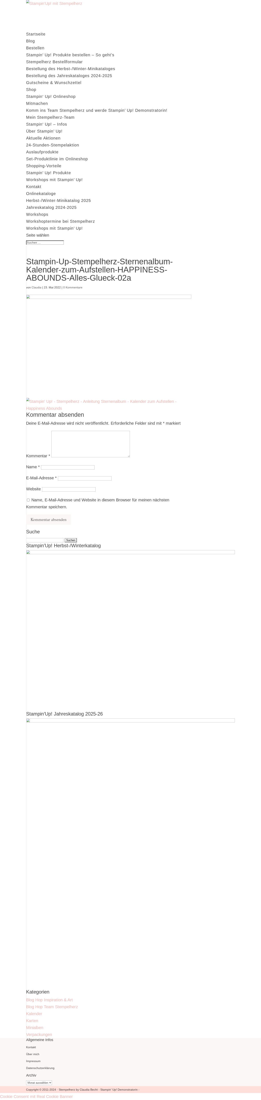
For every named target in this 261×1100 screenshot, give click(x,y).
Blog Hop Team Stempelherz (52, 1007)
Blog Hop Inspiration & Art (49, 1000)
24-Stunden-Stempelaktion (52, 145)
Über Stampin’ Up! (44, 131)
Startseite (35, 34)
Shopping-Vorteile (43, 166)
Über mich (32, 1054)
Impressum (33, 1061)
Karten (32, 1020)
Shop (31, 89)
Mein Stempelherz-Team (50, 117)
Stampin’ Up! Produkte (48, 173)
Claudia (36, 287)
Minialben (34, 1027)
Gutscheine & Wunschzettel (53, 82)
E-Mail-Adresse (41, 478)
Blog (30, 41)
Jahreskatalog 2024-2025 (51, 207)
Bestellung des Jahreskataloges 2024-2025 (69, 75)
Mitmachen (37, 103)
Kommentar (38, 456)
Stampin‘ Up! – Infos (46, 124)
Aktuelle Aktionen (43, 138)
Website (33, 489)
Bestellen (35, 48)
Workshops (37, 214)
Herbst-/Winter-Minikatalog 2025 (58, 200)
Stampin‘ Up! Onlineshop (51, 96)
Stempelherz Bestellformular (54, 62)
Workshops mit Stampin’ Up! (54, 179)
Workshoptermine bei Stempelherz (60, 221)
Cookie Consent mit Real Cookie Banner (36, 1096)
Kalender (34, 1013)
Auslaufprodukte (42, 152)
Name (33, 467)
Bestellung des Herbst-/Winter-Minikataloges (70, 68)
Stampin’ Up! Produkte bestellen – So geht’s (70, 55)
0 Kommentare (72, 287)
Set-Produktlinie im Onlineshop (57, 159)
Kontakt (33, 186)
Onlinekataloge (41, 193)
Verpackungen (39, 1034)
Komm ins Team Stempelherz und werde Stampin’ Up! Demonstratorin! (96, 110)
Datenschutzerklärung (40, 1068)
